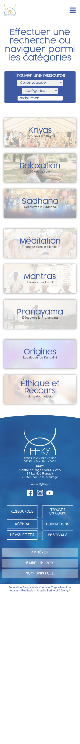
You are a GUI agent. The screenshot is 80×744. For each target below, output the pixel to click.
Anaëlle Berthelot (47, 590)
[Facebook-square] (30, 492)
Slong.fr (65, 590)
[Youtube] (49, 492)
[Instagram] (40, 492)
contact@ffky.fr (40, 484)
